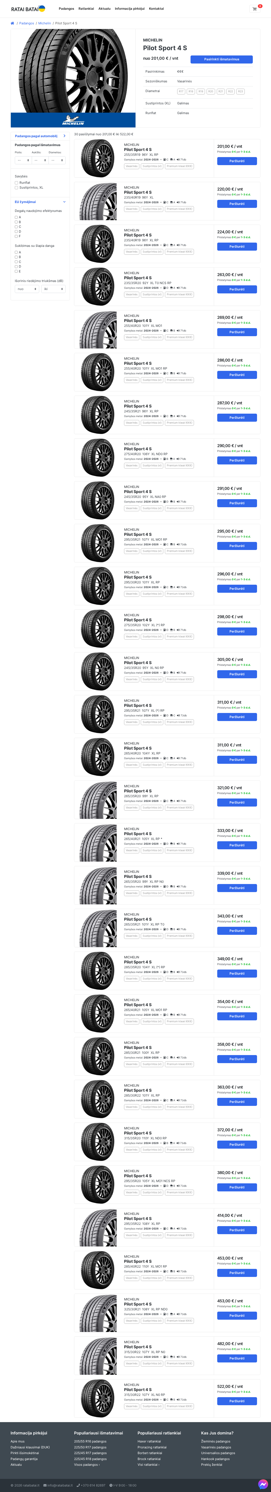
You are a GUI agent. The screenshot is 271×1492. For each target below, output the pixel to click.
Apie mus (18, 1441)
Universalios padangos (218, 1453)
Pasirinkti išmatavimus (221, 59)
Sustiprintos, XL (31, 187)
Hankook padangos (215, 1459)
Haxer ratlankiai (149, 1441)
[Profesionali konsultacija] (263, 1484)
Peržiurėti (237, 161)
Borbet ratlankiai (150, 1453)
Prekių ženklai (211, 1465)
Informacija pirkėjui (130, 9)
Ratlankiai (86, 9)
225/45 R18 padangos (90, 1459)
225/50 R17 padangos (90, 1447)
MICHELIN (138, 147)
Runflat (24, 183)
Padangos (66, 9)
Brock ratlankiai (149, 1459)
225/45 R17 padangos (90, 1453)
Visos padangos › (87, 1465)
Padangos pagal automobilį (36, 136)
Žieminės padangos (215, 1441)
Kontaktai (156, 9)
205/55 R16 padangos (90, 1441)
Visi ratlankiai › (148, 1465)
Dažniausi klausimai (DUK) (30, 1447)
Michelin (44, 23)
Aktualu (104, 9)
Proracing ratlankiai (152, 1447)
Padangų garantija (24, 1459)
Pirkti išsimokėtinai (25, 1453)
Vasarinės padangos (216, 1447)
